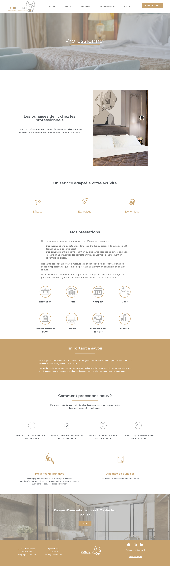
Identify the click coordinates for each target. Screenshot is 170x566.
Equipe (68, 6)
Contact (128, 6)
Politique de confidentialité (135, 550)
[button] (152, 5)
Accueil (52, 6)
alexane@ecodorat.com (53, 555)
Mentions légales (135, 557)
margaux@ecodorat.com (27, 555)
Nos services (106, 6)
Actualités (85, 6)
